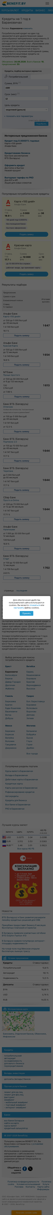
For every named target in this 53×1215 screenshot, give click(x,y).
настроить (19, 607)
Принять (26, 613)
